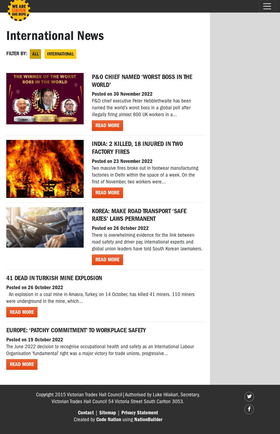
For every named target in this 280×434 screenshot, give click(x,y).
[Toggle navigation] (267, 6)
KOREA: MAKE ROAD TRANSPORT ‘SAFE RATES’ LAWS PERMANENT (139, 215)
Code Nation (108, 420)
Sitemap (107, 413)
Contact (86, 413)
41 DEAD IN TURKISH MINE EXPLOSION (54, 278)
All (35, 54)
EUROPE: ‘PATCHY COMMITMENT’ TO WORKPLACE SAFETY (76, 330)
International (60, 54)
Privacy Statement (139, 413)
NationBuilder (148, 420)
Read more (107, 125)
